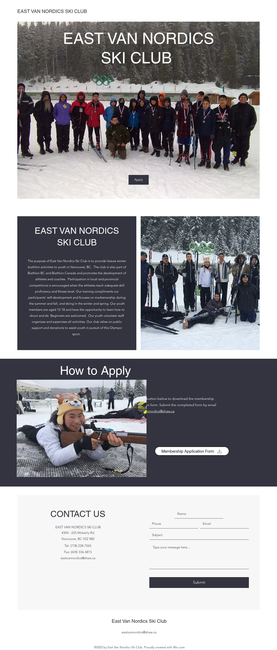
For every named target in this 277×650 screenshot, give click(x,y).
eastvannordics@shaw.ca (155, 411)
